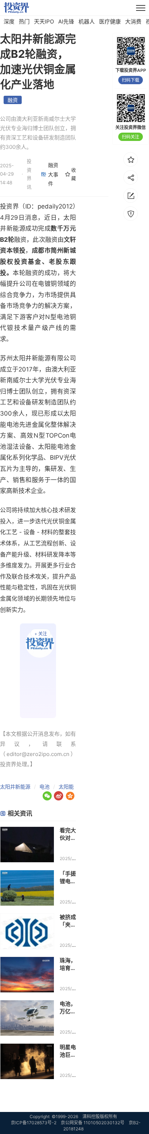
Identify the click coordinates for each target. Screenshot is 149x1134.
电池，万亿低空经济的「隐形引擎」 (68, 1007)
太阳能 (66, 786)
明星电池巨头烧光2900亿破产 (68, 1051)
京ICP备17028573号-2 (33, 1122)
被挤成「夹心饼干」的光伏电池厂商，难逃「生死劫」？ (68, 921)
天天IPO (44, 21)
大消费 (133, 21)
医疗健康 (110, 21)
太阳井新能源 (15, 786)
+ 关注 (40, 633)
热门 (24, 21)
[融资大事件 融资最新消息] (38, 671)
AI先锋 (66, 21)
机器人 (86, 21)
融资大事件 (53, 174)
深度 (9, 21)
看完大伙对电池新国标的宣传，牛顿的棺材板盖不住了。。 (68, 834)
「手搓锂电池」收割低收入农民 (68, 877)
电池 (44, 786)
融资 (13, 100)
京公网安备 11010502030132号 (92, 1122)
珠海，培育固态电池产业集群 (68, 964)
